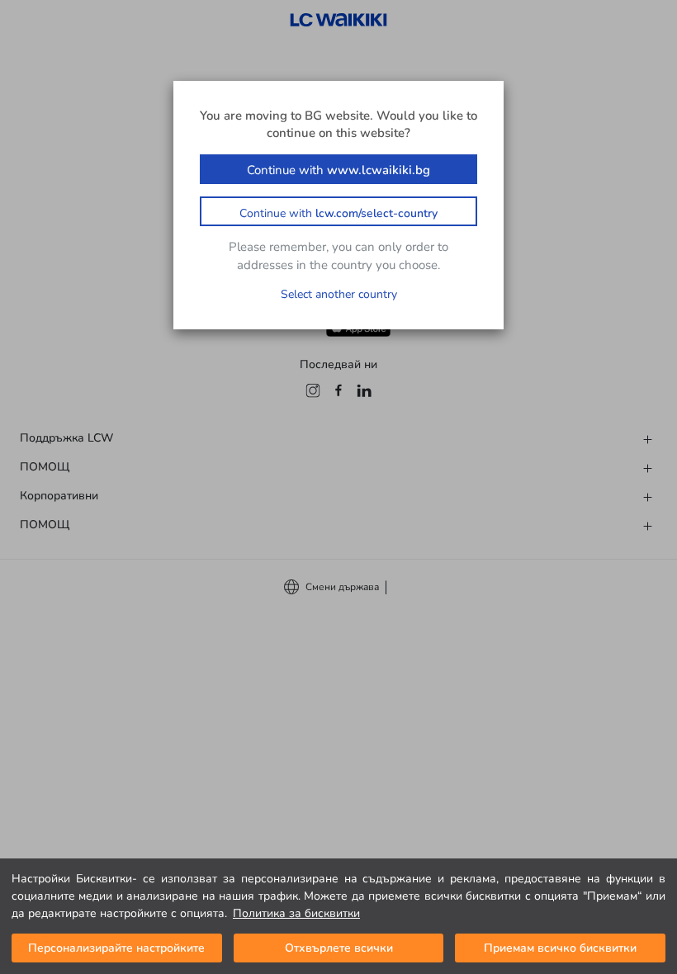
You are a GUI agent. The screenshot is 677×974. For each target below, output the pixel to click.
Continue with (338, 170)
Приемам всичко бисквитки (560, 948)
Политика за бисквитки (296, 913)
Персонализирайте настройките (116, 948)
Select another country (339, 294)
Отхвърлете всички (339, 948)
